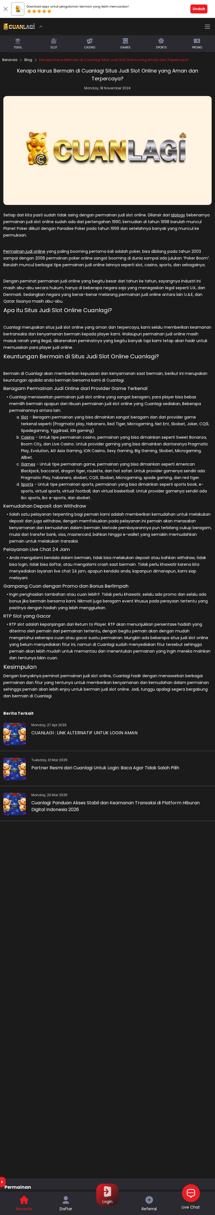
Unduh (199, 8)
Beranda (9, 60)
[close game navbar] (41, 26)
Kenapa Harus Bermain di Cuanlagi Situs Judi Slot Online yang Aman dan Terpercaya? (114, 60)
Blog (28, 60)
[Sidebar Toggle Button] (207, 26)
